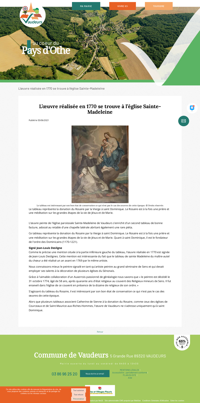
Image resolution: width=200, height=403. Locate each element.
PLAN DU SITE (129, 375)
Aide (130, 377)
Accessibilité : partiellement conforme (129, 372)
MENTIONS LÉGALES (129, 370)
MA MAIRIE (86, 6)
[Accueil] (32, 15)
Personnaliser (78, 399)
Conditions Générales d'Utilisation (155, 401)
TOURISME (158, 6)
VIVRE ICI (122, 6)
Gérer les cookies (177, 401)
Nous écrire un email (95, 373)
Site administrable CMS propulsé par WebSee (123, 401)
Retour (100, 331)
